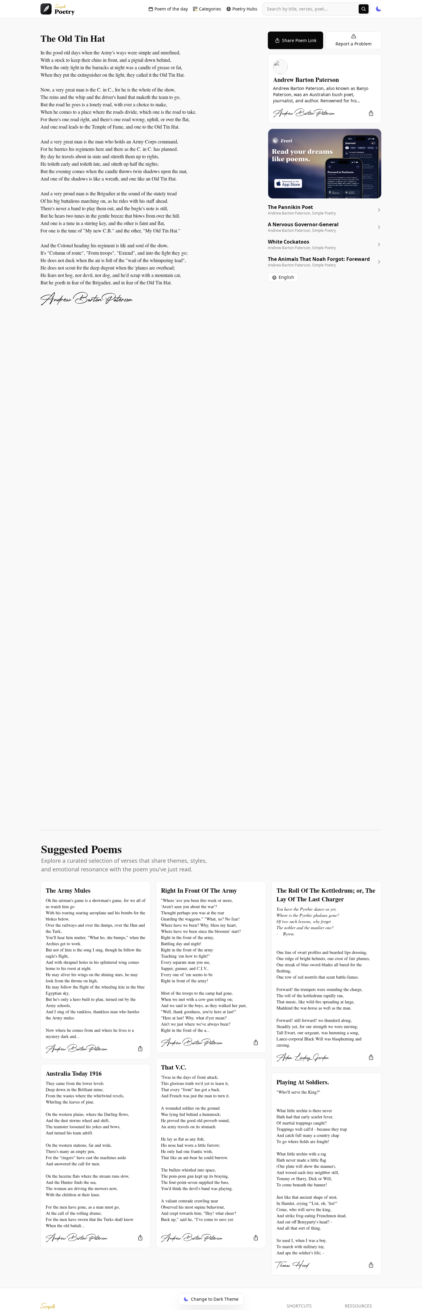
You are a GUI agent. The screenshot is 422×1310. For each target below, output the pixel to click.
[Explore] (363, 9)
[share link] (371, 113)
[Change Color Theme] (378, 8)
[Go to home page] (57, 9)
